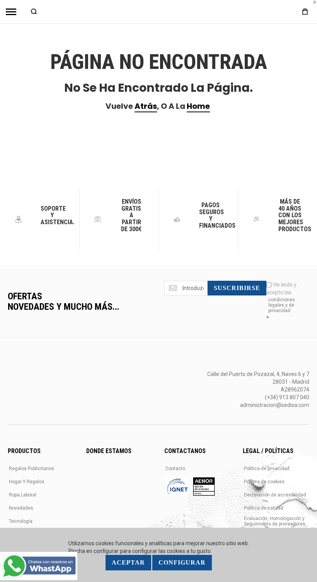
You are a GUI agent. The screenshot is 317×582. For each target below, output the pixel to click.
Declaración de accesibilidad (275, 495)
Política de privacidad (267, 468)
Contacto (175, 468)
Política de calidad (263, 508)
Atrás (146, 106)
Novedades (21, 508)
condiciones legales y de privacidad (281, 305)
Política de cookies (264, 481)
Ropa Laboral (22, 495)
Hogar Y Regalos (26, 481)
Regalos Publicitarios (31, 468)
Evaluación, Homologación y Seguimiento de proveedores (274, 521)
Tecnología (20, 521)
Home (198, 106)
